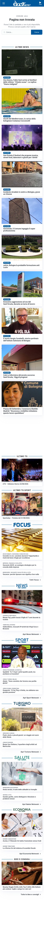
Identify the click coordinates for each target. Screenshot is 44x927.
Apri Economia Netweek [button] (29, 854)
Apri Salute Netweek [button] (30, 804)
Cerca (36, 32)
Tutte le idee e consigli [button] (30, 894)
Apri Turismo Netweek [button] (30, 752)
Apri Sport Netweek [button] (31, 698)
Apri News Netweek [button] (31, 634)
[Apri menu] (3, 3)
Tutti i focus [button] (34, 580)
